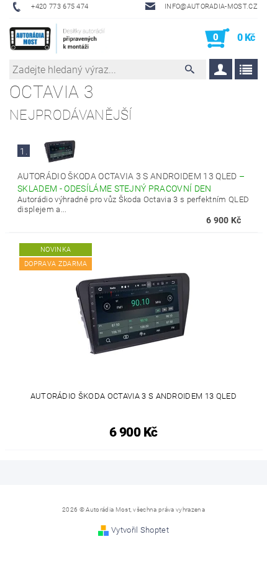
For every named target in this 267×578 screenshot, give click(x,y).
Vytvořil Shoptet (140, 530)
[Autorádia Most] (58, 38)
